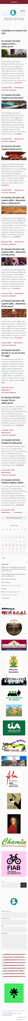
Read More (19, 83)
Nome (6, 911)
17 (2, 545)
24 (2, 549)
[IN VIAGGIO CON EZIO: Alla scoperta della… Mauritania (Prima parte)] (14, 317)
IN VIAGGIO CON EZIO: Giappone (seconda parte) (12, 96)
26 (9, 549)
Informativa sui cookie (7, 1014)
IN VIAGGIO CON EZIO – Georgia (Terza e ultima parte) (11, 400)
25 (6, 549)
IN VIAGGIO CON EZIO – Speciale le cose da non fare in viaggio (13, 353)
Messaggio (4, 933)
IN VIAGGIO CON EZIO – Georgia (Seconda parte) (11, 441)
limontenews (19, 87)
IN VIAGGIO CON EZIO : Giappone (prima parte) (11, 147)
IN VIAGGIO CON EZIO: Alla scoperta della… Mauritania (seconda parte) (13, 252)
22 (20, 545)
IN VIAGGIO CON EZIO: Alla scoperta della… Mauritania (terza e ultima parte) (13, 200)
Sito (2, 926)
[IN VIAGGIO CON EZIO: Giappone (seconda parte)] (14, 108)
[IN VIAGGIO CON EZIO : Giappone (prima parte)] (14, 159)
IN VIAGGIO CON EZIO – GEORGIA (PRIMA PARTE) (12, 481)
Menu (14, 2)
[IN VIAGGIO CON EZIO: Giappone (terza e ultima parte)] (14, 57)
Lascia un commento (8, 90)
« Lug (3, 558)
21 (17, 545)
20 (13, 545)
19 (9, 545)
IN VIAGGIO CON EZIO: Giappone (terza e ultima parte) (10, 44)
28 (17, 549)
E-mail (6, 918)
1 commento (17, 512)
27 (13, 549)
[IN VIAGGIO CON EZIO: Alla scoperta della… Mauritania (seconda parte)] (14, 265)
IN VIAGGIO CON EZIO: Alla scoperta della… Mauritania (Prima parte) (13, 304)
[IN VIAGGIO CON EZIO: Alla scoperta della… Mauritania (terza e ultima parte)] (14, 213)
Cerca (2, 881)
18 (6, 545)
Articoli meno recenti (14, 517)
